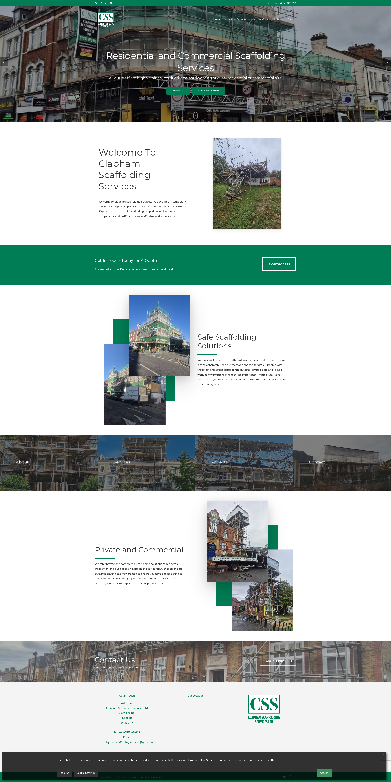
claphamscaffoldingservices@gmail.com (130, 742)
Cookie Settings (85, 772)
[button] (279, 264)
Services (178, 84)
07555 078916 (131, 732)
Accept (324, 772)
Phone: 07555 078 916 (282, 3)
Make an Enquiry (208, 84)
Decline (64, 772)
